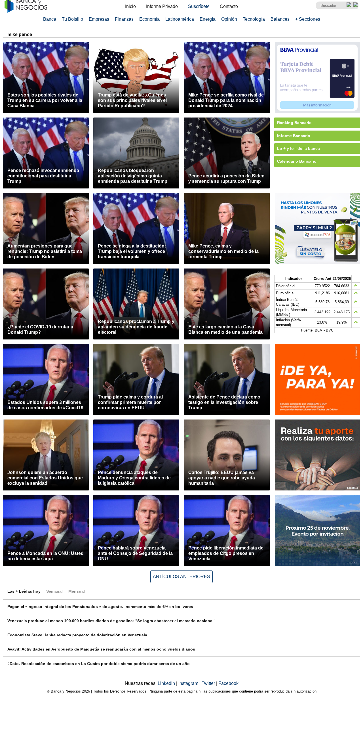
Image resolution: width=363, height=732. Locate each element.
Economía (149, 19)
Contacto (229, 6)
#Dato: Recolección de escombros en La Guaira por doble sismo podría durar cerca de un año (98, 663)
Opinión (229, 19)
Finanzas (124, 19)
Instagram (188, 683)
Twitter (209, 683)
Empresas (99, 19)
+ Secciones (307, 19)
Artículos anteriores (181, 576)
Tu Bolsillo (72, 19)
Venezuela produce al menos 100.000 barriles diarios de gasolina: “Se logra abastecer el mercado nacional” (111, 620)
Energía (208, 19)
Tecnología (254, 19)
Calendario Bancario (296, 161)
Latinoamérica (179, 19)
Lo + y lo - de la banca (298, 148)
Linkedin (167, 683)
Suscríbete (199, 6)
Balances (280, 19)
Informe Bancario (293, 135)
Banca (49, 19)
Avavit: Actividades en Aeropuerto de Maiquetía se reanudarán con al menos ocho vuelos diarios (101, 649)
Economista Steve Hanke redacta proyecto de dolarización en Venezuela (77, 635)
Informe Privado (162, 6)
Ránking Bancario (294, 122)
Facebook (228, 683)
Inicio (130, 6)
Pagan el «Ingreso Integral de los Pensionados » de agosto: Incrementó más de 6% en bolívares (100, 606)
